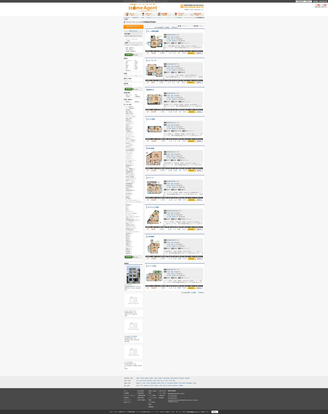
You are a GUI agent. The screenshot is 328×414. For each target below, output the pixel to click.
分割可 (128, 125)
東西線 (175, 383)
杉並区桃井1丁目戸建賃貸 (131, 336)
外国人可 (129, 138)
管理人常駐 (129, 128)
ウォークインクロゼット (132, 200)
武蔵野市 (187, 378)
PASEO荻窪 (150, 148)
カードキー (129, 135)
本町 (141, 380)
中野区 (142, 378)
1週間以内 (137, 96)
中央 (137, 380)
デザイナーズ (130, 115)
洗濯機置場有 (130, 171)
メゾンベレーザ (151, 60)
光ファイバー (130, 211)
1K (135, 60)
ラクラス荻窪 (151, 119)
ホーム (126, 391)
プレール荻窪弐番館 (153, 31)
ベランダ (129, 156)
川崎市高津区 (166, 378)
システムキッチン (131, 178)
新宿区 (151, 378)
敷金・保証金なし (130, 47)
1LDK (136, 62)
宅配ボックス (130, 218)
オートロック (130, 215)
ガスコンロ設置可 (131, 140)
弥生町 (154, 380)
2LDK (127, 65)
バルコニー (129, 158)
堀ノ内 (162, 380)
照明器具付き (130, 165)
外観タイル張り (130, 173)
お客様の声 (162, 395)
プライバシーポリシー (129, 395)
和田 (158, 380)
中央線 (168, 37)
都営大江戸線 (160, 383)
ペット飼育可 (130, 106)
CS (127, 206)
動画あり (137, 101)
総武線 (168, 68)
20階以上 (129, 245)
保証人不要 (129, 118)
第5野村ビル (150, 89)
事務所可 (129, 120)
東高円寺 (146, 385)
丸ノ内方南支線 (169, 383)
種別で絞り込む (133, 30)
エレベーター (130, 163)
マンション (135, 39)
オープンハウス (130, 136)
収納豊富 (129, 205)
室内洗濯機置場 (130, 150)
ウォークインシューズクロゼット (133, 202)
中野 (166, 380)
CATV (128, 210)
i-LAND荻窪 (150, 236)
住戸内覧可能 (130, 230)
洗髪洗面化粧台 (130, 190)
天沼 (174, 122)
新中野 (151, 385)
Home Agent (172, 390)
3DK (127, 67)
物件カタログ (127, 402)
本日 (136, 95)
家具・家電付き (130, 170)
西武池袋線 (189, 383)
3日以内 (128, 96)
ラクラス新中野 (128, 362)
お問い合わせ (162, 391)
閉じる (214, 411)
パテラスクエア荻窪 (153, 207)
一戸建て (128, 40)
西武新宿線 (153, 383)
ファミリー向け (130, 148)
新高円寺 (175, 385)
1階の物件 (129, 241)
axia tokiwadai (128, 284)
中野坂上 (156, 385)
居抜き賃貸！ (141, 397)
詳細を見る (191, 53)
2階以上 (128, 235)
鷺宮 (174, 380)
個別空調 (129, 253)
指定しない (128, 95)
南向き (128, 238)
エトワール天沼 (151, 266)
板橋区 (160, 378)
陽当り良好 (129, 111)
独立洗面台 (129, 193)
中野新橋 (180, 385)
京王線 (194, 383)
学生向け (129, 143)
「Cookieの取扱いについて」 (192, 411)
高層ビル (129, 248)
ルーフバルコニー (131, 160)
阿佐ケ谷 (173, 39)
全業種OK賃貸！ (142, 395)
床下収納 (129, 198)
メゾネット (129, 155)
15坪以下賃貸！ (142, 400)
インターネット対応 (131, 213)
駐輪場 (128, 166)
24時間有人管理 (130, 225)
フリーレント (130, 133)
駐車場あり (129, 233)
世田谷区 (182, 378)
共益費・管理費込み (131, 51)
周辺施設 (161, 397)
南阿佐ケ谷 (175, 40)
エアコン (129, 195)
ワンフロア (129, 246)
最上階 (128, 236)
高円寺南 (149, 380)
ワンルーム (128, 60)
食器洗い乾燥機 (130, 177)
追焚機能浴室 (130, 183)
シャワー (129, 192)
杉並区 (171, 34)
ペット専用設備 (130, 108)
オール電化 (129, 161)
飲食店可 (129, 250)
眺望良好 (129, 130)
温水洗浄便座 (130, 187)
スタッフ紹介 (162, 393)
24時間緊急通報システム (133, 220)
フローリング (130, 151)
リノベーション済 (131, 116)
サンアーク (150, 177)
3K (135, 65)
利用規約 (126, 397)
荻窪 (174, 34)
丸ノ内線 (169, 40)
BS (127, 208)
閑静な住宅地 (130, 113)
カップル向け (130, 145)
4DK (136, 69)
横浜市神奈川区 (174, 378)
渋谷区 (155, 378)
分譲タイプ (129, 126)
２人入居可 (129, 121)
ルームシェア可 (130, 141)
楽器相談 (129, 110)
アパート (128, 39)
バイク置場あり (130, 168)
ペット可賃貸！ (153, 395)
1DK (127, 62)
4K (126, 69)
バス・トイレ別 (130, 182)
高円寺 (138, 385)
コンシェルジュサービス (132, 231)
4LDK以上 (128, 70)
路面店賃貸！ (141, 393)
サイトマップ (127, 400)
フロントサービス (131, 226)
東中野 (144, 380)
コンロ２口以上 (130, 175)
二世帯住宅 (129, 131)
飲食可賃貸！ (141, 391)
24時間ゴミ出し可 (131, 228)
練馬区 (146, 378)
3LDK (136, 67)
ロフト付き (129, 153)
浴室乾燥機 (129, 185)
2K (126, 63)
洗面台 (128, 188)
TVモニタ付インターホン (133, 216)
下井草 (170, 380)
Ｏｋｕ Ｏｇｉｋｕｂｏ (130, 310)
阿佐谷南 (175, 210)
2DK (136, 63)
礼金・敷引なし (130, 49)
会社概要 (126, 393)
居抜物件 (129, 251)
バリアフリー (130, 123)
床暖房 (128, 197)
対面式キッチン (130, 180)
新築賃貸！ (151, 406)
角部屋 (128, 240)
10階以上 (129, 243)
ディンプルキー (130, 221)
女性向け (129, 146)
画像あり (128, 101)
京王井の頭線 (181, 383)
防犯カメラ (129, 223)
